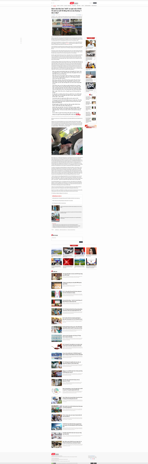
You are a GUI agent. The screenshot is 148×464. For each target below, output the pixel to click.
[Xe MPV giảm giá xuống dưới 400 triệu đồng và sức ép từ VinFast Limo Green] (91, 53)
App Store (92, 463)
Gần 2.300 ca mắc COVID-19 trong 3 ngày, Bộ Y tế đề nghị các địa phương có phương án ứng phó (72, 442)
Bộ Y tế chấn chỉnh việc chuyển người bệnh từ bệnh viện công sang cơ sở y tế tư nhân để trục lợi (72, 318)
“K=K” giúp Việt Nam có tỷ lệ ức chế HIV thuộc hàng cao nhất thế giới (88, 98)
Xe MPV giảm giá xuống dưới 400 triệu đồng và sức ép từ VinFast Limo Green (89, 59)
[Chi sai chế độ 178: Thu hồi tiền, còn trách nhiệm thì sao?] (91, 43)
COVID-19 (67, 43)
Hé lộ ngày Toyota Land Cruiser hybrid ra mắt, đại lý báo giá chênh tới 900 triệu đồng (68, 256)
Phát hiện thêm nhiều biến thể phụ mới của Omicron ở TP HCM (71, 380)
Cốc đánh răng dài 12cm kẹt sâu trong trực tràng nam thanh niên (72, 433)
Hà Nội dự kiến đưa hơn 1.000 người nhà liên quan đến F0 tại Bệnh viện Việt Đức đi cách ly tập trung (66, 198)
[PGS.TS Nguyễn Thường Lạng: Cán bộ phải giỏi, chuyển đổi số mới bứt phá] (80, 250)
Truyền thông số (94, 5)
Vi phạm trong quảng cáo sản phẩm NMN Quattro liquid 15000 (88, 103)
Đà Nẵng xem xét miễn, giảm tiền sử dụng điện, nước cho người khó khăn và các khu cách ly (70, 218)
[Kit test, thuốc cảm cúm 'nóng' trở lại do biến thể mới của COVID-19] (56, 417)
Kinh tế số (61, 5)
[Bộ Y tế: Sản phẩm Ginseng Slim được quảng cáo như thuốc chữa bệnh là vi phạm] (94, 107)
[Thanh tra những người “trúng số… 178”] (91, 65)
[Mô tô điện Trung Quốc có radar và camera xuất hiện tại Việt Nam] (91, 85)
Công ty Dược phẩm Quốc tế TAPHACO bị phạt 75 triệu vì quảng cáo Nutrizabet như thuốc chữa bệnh (73, 354)
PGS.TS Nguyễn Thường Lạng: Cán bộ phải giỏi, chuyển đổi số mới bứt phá (79, 256)
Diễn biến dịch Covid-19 (56, 196)
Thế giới (82, 5)
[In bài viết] (78, 14)
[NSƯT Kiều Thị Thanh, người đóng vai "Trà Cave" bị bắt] (91, 250)
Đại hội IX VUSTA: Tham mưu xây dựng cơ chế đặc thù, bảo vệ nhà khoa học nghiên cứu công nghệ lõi (91, 267)
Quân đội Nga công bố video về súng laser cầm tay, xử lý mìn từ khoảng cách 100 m (68, 267)
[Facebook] (21, 38)
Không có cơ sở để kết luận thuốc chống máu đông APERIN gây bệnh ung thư (72, 371)
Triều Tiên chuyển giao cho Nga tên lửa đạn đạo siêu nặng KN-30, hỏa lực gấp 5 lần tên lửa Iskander (89, 80)
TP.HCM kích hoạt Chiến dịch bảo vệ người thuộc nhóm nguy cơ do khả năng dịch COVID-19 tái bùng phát (72, 425)
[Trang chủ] (51, 5)
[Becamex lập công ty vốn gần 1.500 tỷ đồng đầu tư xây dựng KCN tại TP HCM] (56, 250)
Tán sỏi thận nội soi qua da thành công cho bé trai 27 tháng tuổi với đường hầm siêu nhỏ (72, 398)
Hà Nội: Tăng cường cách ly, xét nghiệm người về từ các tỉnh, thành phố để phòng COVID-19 (65, 224)
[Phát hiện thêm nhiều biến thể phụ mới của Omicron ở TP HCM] (56, 382)
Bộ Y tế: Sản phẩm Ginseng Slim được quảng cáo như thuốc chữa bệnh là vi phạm (88, 108)
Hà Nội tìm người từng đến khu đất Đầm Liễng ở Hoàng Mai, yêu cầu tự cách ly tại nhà (71, 207)
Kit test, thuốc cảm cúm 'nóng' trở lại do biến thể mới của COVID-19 (72, 415)
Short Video (78, 5)
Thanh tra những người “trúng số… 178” (89, 69)
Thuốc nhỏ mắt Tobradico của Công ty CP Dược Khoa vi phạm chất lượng (72, 336)
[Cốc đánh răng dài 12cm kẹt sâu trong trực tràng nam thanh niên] (56, 435)
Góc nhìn (58, 5)
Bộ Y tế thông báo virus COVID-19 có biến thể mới (59, 203)
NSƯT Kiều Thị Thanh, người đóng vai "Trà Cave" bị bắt (91, 255)
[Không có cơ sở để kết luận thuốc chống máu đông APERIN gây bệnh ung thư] (56, 373)
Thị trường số (74, 5)
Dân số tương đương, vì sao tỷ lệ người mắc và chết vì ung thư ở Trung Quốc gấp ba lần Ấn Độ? (73, 389)
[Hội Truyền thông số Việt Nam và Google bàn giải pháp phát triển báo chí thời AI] (56, 261)
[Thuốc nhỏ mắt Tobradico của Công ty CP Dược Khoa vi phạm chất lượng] (56, 338)
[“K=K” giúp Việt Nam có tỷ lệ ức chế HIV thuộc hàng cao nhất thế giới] (94, 98)
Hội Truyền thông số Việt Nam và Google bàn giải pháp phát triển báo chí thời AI (56, 267)
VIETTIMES (74, 3)
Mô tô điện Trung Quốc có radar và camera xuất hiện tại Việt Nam (89, 90)
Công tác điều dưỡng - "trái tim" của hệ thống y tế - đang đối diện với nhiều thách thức (88, 114)
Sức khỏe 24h (54, 271)
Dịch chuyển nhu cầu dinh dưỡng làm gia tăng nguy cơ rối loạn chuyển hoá (73, 407)
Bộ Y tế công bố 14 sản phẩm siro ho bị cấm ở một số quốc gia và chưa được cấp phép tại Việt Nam (72, 345)
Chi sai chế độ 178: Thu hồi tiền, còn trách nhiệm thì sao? (89, 48)
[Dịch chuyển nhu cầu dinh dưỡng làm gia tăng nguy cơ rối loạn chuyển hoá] (56, 409)
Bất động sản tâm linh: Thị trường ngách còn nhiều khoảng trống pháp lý (80, 267)
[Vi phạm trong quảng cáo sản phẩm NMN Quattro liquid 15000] (94, 102)
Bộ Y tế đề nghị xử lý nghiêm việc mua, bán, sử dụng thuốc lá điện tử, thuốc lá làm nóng (72, 362)
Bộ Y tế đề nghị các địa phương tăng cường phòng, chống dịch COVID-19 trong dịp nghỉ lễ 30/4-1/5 (88, 120)
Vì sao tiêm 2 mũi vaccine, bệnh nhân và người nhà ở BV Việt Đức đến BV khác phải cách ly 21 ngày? (71, 212)
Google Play (95, 463)
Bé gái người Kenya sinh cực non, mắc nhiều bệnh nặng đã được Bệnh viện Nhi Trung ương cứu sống (72, 327)
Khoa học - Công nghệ (67, 5)
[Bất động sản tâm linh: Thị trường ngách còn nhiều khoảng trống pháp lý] (80, 261)
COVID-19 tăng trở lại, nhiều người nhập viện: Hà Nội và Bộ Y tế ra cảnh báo (62, 200)
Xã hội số (54, 5)
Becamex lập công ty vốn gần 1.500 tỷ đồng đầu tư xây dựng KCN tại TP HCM (56, 256)
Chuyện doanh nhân (87, 5)
